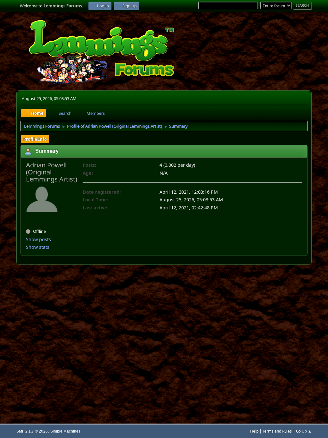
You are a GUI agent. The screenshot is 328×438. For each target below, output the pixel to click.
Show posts (38, 239)
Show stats (37, 247)
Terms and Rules (277, 431)
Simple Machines (65, 431)
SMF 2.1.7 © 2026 (32, 431)
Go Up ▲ (304, 431)
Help (254, 431)
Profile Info (35, 139)
